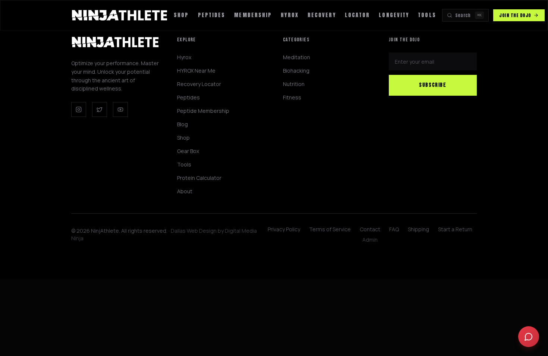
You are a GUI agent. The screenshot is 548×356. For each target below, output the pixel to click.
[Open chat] (528, 336)
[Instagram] (78, 109)
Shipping (418, 229)
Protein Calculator (199, 177)
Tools (427, 15)
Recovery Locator (199, 84)
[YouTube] (120, 109)
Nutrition (294, 84)
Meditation (296, 57)
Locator (357, 15)
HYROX (290, 15)
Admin (370, 239)
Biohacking (296, 70)
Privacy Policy (284, 229)
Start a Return (455, 229)
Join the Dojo (515, 15)
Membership (253, 15)
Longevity (394, 15)
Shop (181, 15)
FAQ (394, 229)
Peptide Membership (203, 110)
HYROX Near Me (196, 70)
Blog (182, 124)
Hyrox (184, 57)
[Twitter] (99, 109)
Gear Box (188, 151)
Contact (370, 229)
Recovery (322, 15)
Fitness (292, 97)
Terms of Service (330, 229)
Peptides (212, 15)
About (184, 191)
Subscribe (432, 85)
